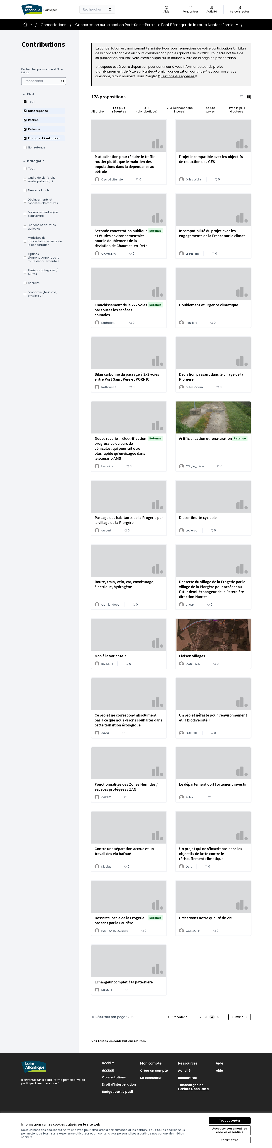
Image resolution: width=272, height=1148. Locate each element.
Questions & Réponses (178, 76)
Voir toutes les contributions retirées (118, 1041)
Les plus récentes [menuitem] (119, 109)
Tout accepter (229, 1121)
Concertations (53, 24)
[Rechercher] (110, 9)
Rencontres (187, 1077)
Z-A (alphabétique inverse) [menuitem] (180, 109)
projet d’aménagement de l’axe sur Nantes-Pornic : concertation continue (159, 69)
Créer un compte (154, 1070)
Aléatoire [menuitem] (97, 111)
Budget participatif (117, 1091)
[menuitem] (43, 81)
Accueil (108, 1070)
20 (129, 1017)
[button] (28, 94)
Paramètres (229, 1140)
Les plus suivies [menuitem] (210, 109)
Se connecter (151, 1077)
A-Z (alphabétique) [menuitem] (147, 109)
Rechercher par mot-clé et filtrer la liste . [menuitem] (42, 71)
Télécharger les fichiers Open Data (193, 1087)
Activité (184, 1070)
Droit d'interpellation (119, 1084)
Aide (219, 1070)
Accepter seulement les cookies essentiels (229, 1130)
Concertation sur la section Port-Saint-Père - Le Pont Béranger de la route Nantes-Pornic (154, 24)
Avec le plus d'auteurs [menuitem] (236, 109)
